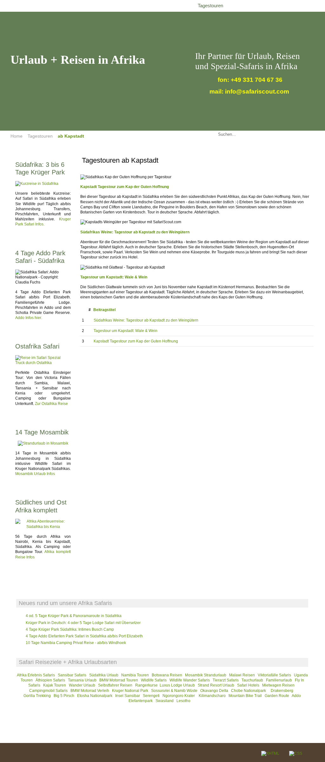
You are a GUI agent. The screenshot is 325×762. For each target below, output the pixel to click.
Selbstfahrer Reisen (115, 685)
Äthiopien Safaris (50, 680)
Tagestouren (40, 136)
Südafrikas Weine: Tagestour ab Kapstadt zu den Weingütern (134, 232)
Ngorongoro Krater (179, 696)
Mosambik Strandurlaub (205, 675)
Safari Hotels (248, 685)
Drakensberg (282, 690)
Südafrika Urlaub (103, 675)
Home (16, 136)
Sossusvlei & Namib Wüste (174, 690)
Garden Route (277, 696)
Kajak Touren (54, 685)
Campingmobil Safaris (48, 690)
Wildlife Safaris (154, 680)
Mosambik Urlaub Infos (35, 474)
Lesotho (183, 701)
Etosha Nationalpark (94, 696)
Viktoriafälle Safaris (274, 675)
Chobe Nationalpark (248, 690)
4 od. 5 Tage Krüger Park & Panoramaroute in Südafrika (74, 616)
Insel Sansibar (127, 696)
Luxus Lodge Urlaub (177, 685)
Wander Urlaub (82, 685)
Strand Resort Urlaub (216, 685)
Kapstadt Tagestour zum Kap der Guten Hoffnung (124, 187)
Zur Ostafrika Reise (51, 403)
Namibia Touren (135, 675)
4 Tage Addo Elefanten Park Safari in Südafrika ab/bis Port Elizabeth (84, 636)
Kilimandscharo (212, 696)
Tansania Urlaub (82, 680)
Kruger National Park (130, 690)
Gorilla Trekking (37, 696)
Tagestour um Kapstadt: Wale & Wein (125, 331)
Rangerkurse (146, 685)
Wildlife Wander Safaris (189, 680)
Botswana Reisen (167, 675)
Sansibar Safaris (72, 675)
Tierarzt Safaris (226, 680)
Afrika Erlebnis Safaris (36, 675)
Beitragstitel (104, 310)
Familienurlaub (279, 680)
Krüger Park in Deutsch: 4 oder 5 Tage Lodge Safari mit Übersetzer (83, 623)
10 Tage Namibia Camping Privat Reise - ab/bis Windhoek (76, 643)
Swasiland (165, 701)
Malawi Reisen (242, 675)
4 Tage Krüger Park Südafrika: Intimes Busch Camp (70, 629)
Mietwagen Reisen (278, 685)
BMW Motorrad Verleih (89, 690)
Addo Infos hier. (28, 318)
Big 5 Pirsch (64, 696)
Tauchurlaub (252, 680)
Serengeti (151, 696)
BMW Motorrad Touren (118, 680)
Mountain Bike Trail (245, 696)
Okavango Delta (214, 690)
